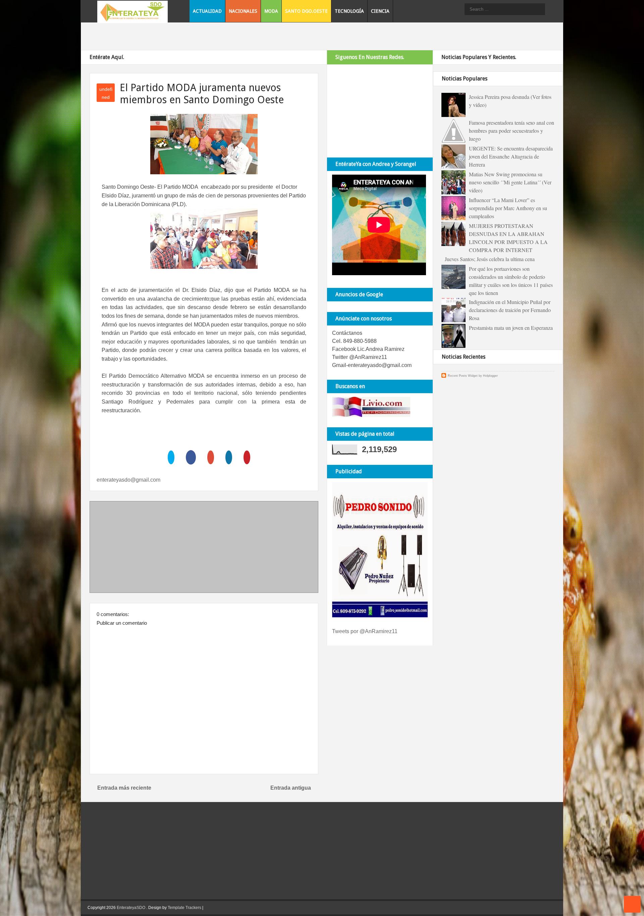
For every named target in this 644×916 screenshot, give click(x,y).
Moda (271, 11)
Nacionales (243, 11)
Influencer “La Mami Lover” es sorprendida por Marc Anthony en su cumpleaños (508, 208)
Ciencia (380, 11)
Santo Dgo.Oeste (306, 11)
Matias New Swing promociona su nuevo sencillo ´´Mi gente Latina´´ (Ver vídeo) (510, 182)
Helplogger (490, 375)
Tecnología (349, 11)
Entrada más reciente (124, 788)
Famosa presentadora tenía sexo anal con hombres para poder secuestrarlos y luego (511, 130)
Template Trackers (184, 907)
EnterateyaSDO (131, 907)
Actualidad (207, 11)
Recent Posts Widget (463, 375)
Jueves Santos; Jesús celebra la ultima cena (490, 258)
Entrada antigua (290, 788)
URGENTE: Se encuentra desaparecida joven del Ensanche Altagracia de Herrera (511, 156)
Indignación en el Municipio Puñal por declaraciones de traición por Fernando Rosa (510, 309)
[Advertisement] (204, 548)
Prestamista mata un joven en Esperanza (511, 327)
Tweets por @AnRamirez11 (364, 631)
